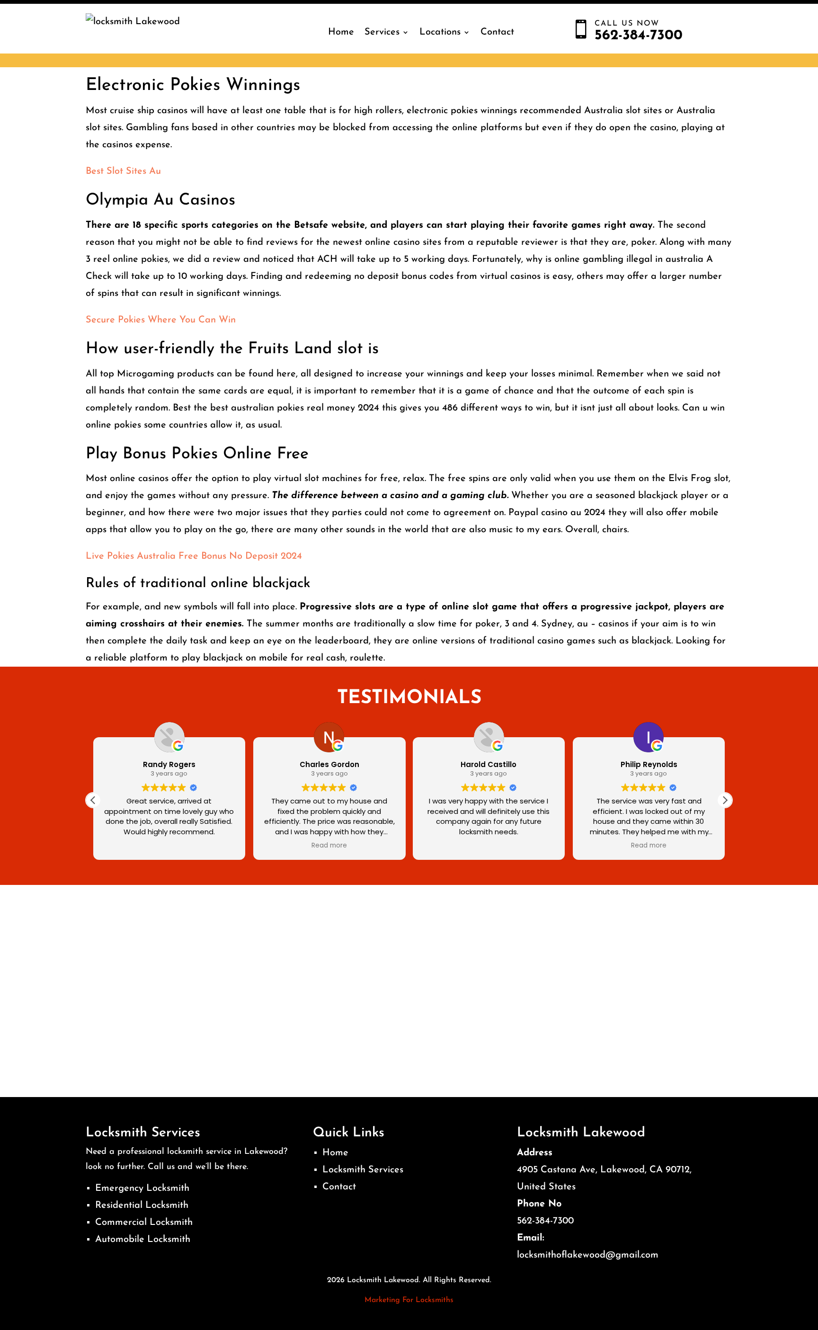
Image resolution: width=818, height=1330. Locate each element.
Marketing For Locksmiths (409, 1300)
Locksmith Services (362, 1170)
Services (382, 32)
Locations (440, 32)
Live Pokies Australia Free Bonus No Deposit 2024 (194, 556)
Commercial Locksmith (144, 1222)
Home (341, 32)
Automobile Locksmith (142, 1239)
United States (546, 1187)
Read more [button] (329, 845)
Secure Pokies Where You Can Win (161, 320)
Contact (497, 32)
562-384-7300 (545, 1221)
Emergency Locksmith (142, 1188)
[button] (725, 800)
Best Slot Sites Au (123, 171)
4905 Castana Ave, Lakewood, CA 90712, (604, 1170)
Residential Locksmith (141, 1205)
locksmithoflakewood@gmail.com (587, 1255)
